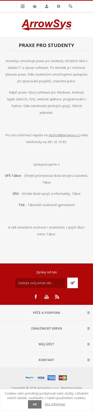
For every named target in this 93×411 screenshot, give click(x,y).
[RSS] (57, 296)
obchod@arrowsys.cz (64, 135)
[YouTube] (46, 296)
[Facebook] (35, 296)
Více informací (55, 404)
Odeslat (72, 283)
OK (35, 404)
